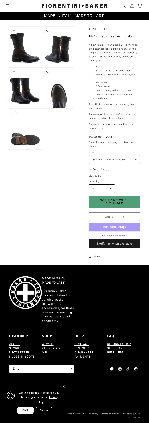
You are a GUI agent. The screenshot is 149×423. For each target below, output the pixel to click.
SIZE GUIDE (82, 348)
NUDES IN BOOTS (22, 356)
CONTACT (81, 344)
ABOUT (14, 344)
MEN (45, 352)
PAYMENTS (82, 356)
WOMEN (48, 344)
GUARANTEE (83, 352)
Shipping (112, 142)
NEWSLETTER (19, 352)
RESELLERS (115, 352)
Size (91, 152)
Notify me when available (114, 243)
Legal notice (133, 417)
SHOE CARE (115, 348)
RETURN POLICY (119, 344)
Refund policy (72, 413)
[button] (8, 6)
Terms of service (111, 413)
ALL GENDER (51, 348)
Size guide (95, 176)
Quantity (94, 181)
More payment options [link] (114, 235)
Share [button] (97, 256)
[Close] (64, 386)
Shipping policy (131, 413)
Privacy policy (90, 413)
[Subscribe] (70, 368)
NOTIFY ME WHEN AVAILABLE (114, 202)
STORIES (15, 348)
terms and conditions (118, 124)
